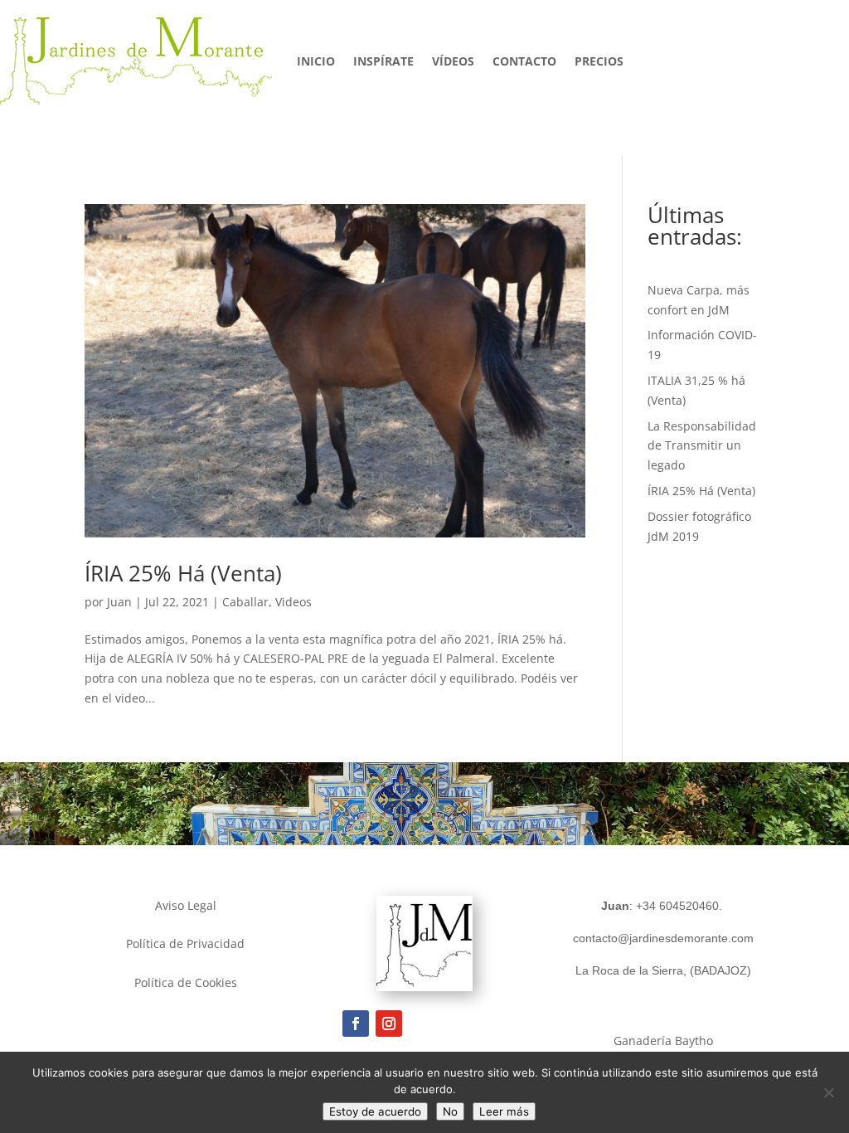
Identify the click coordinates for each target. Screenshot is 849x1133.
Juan (119, 602)
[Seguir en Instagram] (389, 1023)
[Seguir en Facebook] (355, 1023)
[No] (828, 1092)
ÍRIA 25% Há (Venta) (183, 573)
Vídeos (453, 61)
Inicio (316, 61)
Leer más (504, 1111)
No (450, 1111)
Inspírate (383, 61)
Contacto (524, 61)
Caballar (245, 602)
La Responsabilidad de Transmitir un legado (702, 446)
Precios (599, 61)
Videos (293, 602)
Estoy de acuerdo (375, 1111)
